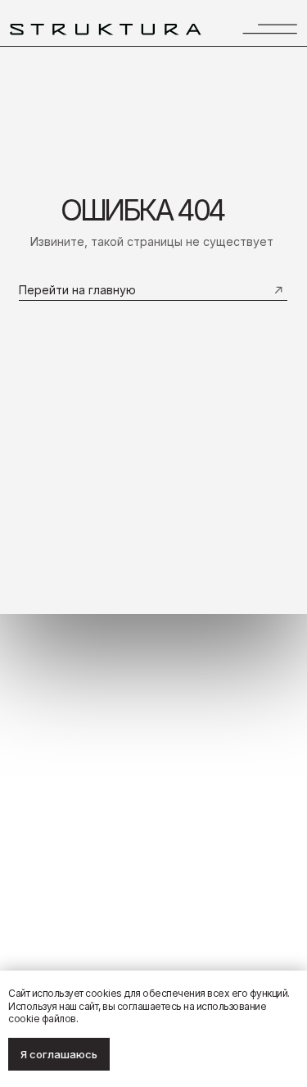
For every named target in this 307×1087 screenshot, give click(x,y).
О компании (39, 801)
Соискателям (42, 858)
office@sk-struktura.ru (245, 819)
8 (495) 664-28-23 (254, 800)
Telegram (275, 838)
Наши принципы (48, 820)
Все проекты (40, 839)
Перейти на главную (77, 290)
